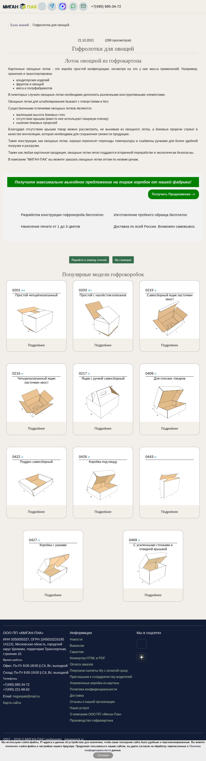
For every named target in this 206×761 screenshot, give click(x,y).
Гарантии (77, 652)
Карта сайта (12, 702)
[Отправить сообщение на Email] (83, 6)
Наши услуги (79, 708)
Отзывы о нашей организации (92, 701)
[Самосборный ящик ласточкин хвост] (169, 316)
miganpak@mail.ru (26, 696)
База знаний (19, 25)
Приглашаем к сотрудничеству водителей (101, 677)
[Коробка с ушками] (53, 565)
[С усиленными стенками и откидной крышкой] (153, 565)
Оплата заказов (81, 664)
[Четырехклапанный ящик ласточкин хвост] (36, 399)
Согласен (103, 755)
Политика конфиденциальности (93, 689)
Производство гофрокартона (91, 720)
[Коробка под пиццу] (103, 482)
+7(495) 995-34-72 (106, 6)
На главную (123, 260)
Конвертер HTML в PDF (87, 658)
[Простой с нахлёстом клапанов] (103, 316)
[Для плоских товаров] (169, 399)
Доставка (77, 695)
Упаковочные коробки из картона (94, 683)
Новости (76, 639)
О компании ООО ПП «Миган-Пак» (96, 714)
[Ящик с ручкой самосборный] (103, 399)
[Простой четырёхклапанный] (36, 316)
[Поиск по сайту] (42, 6)
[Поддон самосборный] (36, 482)
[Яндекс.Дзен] (142, 657)
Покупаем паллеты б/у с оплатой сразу (99, 670)
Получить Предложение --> (173, 194)
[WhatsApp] (73, 6)
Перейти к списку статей (89, 260)
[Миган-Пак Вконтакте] (142, 644)
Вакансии (77, 645)
